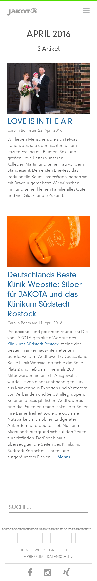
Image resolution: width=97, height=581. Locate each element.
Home (25, 550)
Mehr (63, 456)
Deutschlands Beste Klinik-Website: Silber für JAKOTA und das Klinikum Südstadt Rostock (44, 294)
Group (56, 550)
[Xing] (66, 574)
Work (40, 550)
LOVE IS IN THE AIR (40, 121)
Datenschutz (60, 556)
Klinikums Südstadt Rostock (33, 344)
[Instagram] (47, 574)
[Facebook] (29, 574)
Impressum (32, 556)
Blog (71, 550)
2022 (88, 529)
